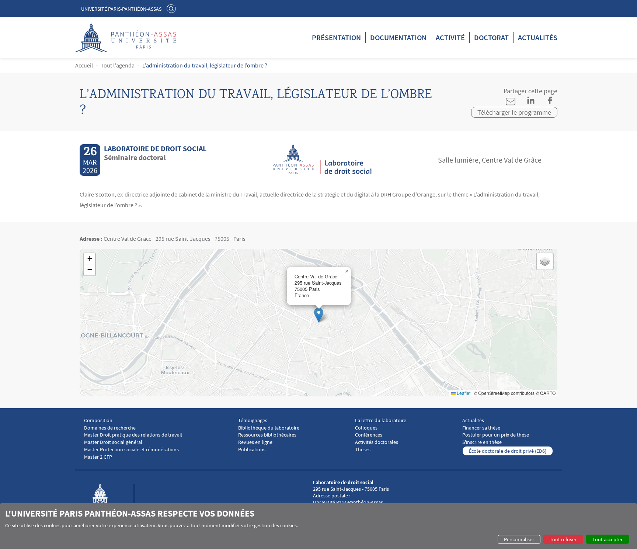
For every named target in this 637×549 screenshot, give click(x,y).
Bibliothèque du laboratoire (268, 428)
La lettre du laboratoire (380, 420)
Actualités (537, 37)
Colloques (366, 428)
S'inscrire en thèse (482, 442)
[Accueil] (107, 502)
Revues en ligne (255, 442)
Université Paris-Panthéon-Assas (121, 8)
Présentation (336, 37)
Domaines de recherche (110, 428)
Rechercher (172, 8)
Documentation (398, 37)
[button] (318, 315)
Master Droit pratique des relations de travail (133, 435)
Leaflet (463, 393)
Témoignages (252, 420)
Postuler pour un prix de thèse (495, 435)
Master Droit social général (113, 442)
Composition (98, 420)
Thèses (362, 450)
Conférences (368, 435)
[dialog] (318, 526)
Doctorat (491, 37)
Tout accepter (607, 539)
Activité (450, 37)
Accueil (84, 65)
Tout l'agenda (118, 65)
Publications (251, 450)
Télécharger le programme (514, 112)
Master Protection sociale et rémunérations (131, 450)
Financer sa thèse (481, 428)
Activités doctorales (376, 442)
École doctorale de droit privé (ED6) (507, 451)
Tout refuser (563, 539)
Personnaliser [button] (519, 539)
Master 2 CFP (98, 457)
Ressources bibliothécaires (267, 435)
